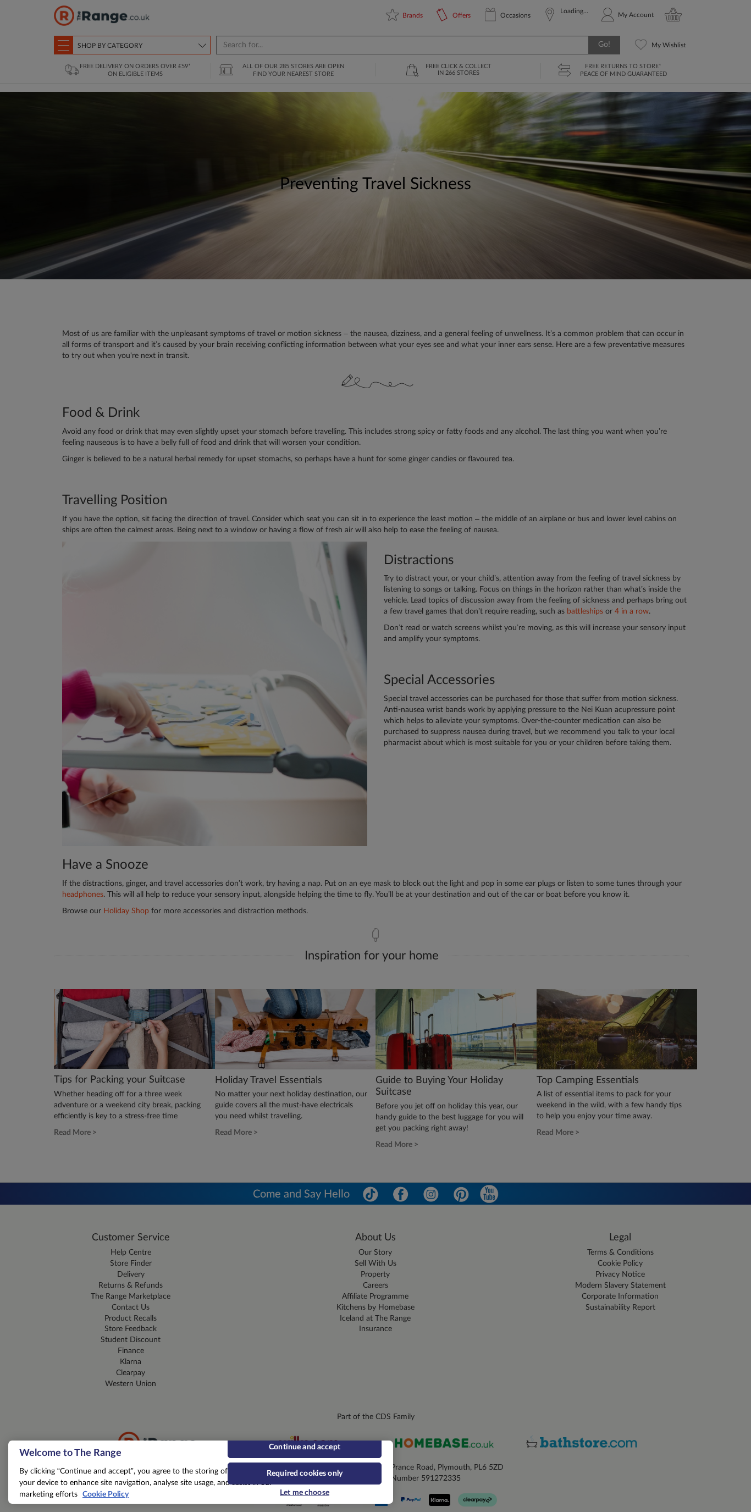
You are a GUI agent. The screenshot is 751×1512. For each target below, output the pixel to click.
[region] (200, 1472)
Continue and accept (304, 1447)
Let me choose (304, 1493)
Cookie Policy (105, 1494)
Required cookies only (305, 1473)
